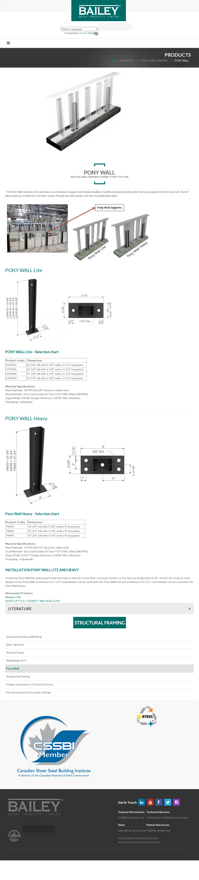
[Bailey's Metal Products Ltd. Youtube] (150, 802)
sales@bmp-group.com (132, 830)
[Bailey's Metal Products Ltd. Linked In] (141, 802)
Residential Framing (18, 676)
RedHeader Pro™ (16, 660)
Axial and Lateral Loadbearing (24, 636)
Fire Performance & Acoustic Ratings (28, 692)
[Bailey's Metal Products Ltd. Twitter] (167, 802)
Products (127, 60)
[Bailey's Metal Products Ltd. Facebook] (159, 802)
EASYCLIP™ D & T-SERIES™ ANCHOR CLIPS (32, 601)
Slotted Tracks (15, 652)
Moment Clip (13, 597)
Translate (93, 33)
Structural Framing (154, 60)
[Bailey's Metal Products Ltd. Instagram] (176, 802)
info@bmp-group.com (131, 817)
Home (115, 60)
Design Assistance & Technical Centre (29, 684)
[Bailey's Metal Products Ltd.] (98, 10)
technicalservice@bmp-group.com (167, 817)
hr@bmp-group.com (158, 830)
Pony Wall (182, 60)
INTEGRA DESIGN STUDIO (146, 842)
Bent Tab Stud (15, 644)
